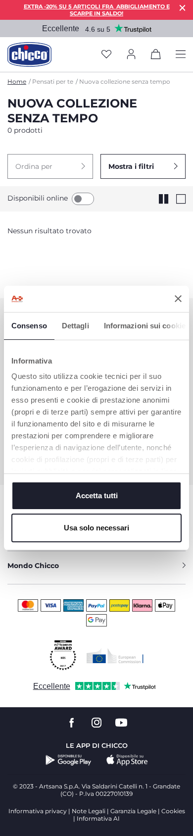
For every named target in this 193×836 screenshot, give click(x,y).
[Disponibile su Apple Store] (127, 760)
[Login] (131, 54)
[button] (50, 166)
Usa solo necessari (96, 527)
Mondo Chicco (33, 565)
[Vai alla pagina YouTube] (121, 723)
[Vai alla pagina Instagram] (96, 723)
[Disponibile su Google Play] (69, 760)
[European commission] (115, 655)
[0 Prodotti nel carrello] (156, 56)
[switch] (83, 199)
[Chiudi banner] (178, 298)
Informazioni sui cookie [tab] (145, 325)
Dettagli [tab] (75, 325)
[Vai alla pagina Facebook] (72, 723)
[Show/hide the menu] (181, 54)
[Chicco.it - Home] (29, 54)
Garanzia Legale (133, 811)
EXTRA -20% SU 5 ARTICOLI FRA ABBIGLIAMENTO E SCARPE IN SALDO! (97, 10)
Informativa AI (98, 818)
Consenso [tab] (29, 325)
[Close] (182, 7)
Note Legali (88, 811)
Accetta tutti (97, 495)
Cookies (173, 811)
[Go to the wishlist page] (106, 54)
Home (16, 81)
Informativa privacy (37, 811)
